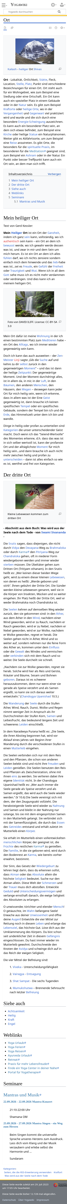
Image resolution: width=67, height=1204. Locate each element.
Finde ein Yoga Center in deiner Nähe (32, 1068)
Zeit (20, 372)
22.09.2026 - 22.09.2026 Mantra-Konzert (27, 1101)
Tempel (25, 406)
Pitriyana (42, 552)
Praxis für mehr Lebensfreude (27, 1064)
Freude (27, 266)
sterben (8, 564)
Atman (14, 874)
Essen (61, 822)
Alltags (23, 344)
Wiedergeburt (45, 866)
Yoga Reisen (16, 1051)
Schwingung (37, 122)
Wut (34, 270)
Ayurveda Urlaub (19, 1055)
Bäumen (8, 385)
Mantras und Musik (21, 1094)
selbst (24, 364)
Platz (28, 84)
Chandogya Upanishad (36, 696)
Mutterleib (18, 748)
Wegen (26, 389)
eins (14, 776)
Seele (33, 703)
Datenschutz (9, 1199)
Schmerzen (49, 883)
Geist (46, 398)
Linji (17, 360)
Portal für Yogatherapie (23, 1072)
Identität (19, 780)
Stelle (20, 84)
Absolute (38, 874)
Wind (36, 618)
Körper (30, 831)
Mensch (58, 906)
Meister (8, 360)
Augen (16, 919)
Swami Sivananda (53, 532)
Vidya (15, 548)
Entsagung (34, 974)
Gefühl (42, 266)
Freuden (53, 763)
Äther (59, 613)
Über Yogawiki (26, 1199)
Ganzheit (53, 233)
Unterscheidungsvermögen (38, 891)
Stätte (43, 79)
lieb (55, 262)
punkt (27, 372)
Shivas (38, 69)
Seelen (13, 609)
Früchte (8, 846)
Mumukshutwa (23, 988)
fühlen (7, 258)
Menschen (40, 385)
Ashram (31, 155)
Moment (29, 368)
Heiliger (16, 233)
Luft (43, 381)
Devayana (32, 548)
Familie (13, 850)
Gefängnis (53, 936)
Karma (23, 552)
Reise (13, 143)
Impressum (43, 1199)
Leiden (23, 724)
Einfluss (54, 647)
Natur (22, 105)
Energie (23, 122)
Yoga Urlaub (16, 1043)
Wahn (31, 911)
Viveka (17, 967)
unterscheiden (12, 459)
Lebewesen (57, 577)
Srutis (12, 543)
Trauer (13, 887)
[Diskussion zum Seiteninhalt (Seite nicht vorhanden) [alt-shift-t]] (12, 28)
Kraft (11, 1019)
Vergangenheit (13, 113)
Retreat (13, 1059)
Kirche (7, 134)
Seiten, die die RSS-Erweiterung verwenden (27, 1172)
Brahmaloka (58, 548)
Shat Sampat (21, 981)
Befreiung (32, 992)
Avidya (23, 949)
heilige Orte (30, 109)
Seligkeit (20, 878)
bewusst (8, 245)
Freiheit (58, 266)
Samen (51, 716)
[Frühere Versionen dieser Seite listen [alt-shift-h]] (56, 28)
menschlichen (12, 842)
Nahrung (58, 806)
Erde (6, 414)
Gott (6, 275)
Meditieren (49, 340)
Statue (33, 134)
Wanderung (16, 703)
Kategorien (10, 430)
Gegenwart (37, 113)
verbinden (17, 656)
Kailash (12, 69)
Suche (44, 360)
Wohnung (43, 336)
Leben (40, 923)
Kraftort (58, 1172)
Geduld (8, 891)
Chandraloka (11, 556)
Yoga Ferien (15, 1047)
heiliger (23, 69)
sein (27, 237)
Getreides (15, 827)
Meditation (36, 151)
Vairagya (18, 974)
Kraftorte (9, 109)
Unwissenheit (39, 915)
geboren (8, 679)
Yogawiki (19, 4)
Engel (11, 1024)
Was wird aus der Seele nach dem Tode (26, 1175)
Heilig (12, 1015)
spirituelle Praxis (38, 147)
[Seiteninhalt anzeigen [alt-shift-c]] (5, 28)
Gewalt (19, 651)
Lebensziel (10, 928)
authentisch (11, 241)
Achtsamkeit (16, 1011)
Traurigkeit (17, 270)
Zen (59, 356)
